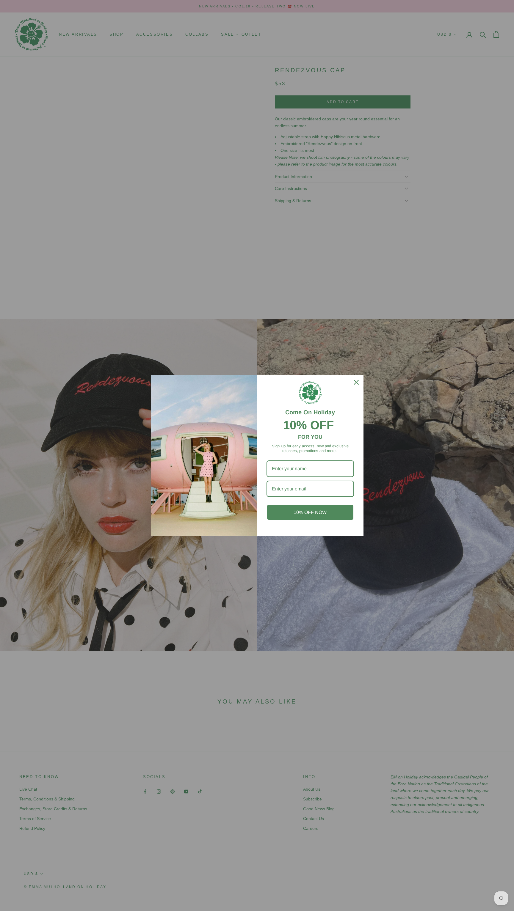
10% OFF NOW (310, 512)
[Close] (356, 382)
